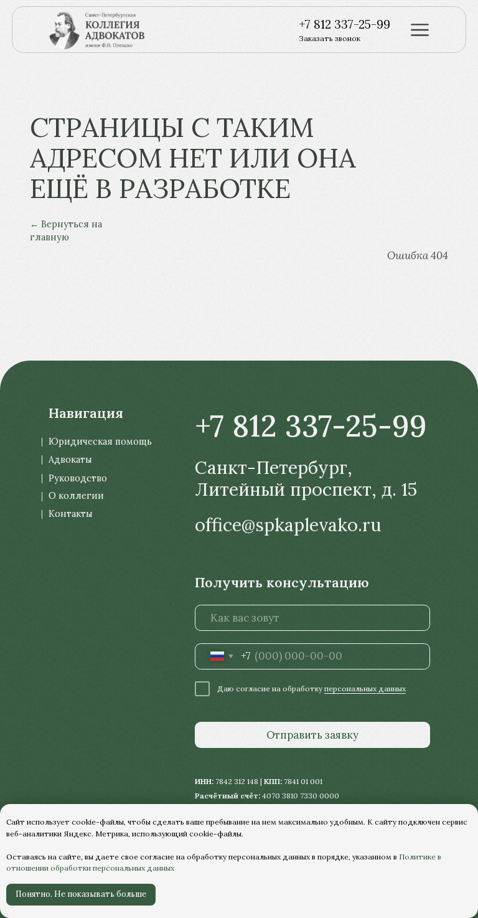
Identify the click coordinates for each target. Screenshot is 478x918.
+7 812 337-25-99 (344, 24)
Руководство (78, 478)
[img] (102, 30)
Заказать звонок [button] (329, 38)
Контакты (71, 513)
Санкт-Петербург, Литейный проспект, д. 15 (306, 478)
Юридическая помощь (100, 441)
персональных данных (365, 688)
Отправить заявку (312, 735)
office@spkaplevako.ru (288, 524)
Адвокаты (70, 459)
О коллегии (76, 495)
